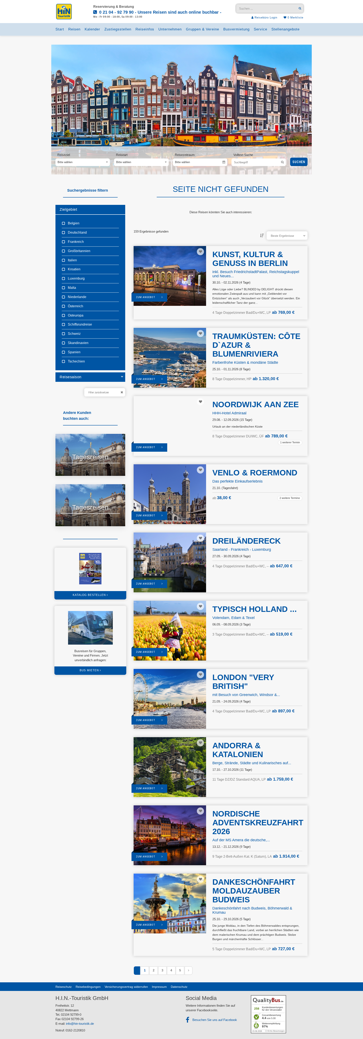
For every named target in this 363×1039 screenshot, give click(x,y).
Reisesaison (71, 377)
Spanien (73, 352)
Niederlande (76, 297)
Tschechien (76, 361)
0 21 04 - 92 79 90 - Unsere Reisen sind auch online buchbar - (159, 12)
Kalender (92, 29)
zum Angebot (145, 297)
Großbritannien (78, 251)
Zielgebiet (68, 209)
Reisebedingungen (88, 986)
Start (59, 29)
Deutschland (77, 232)
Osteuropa (75, 315)
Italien (72, 260)
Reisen (74, 29)
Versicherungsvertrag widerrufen (126, 986)
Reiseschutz (63, 986)
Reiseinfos (144, 29)
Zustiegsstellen (117, 29)
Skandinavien (77, 343)
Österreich (75, 306)
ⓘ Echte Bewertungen (275, 1031)
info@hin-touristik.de (80, 1023)
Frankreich (75, 241)
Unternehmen (170, 29)
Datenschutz (179, 986)
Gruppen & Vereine (202, 29)
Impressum (159, 986)
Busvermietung (236, 29)
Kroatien (73, 269)
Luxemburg (76, 278)
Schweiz (74, 333)
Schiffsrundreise (79, 324)
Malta (71, 287)
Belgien (73, 223)
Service (260, 29)
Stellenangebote (285, 29)
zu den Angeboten (78, 467)
